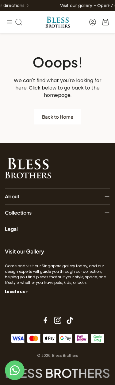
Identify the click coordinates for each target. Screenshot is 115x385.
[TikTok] (70, 320)
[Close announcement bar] (108, 4)
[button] (9, 22)
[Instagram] (57, 320)
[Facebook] (45, 320)
